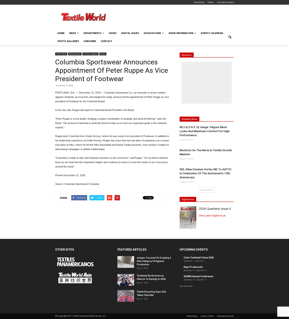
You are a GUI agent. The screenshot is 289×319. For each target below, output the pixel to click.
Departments (92, 33)
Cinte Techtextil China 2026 (199, 257)
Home (61, 33)
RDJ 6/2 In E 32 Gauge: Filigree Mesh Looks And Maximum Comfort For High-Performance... (205, 131)
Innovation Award (225, 2)
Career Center (207, 316)
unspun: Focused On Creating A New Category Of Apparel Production (154, 261)
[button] (230, 37)
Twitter (210, 2)
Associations (152, 33)
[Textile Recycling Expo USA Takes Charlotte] (125, 296)
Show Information (181, 33)
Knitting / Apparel (90, 54)
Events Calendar (212, 33)
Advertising (199, 2)
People (102, 54)
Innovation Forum (225, 316)
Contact (106, 41)
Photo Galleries (68, 41)
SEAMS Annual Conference (198, 276)
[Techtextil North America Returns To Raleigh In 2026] (125, 280)
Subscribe (90, 41)
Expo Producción (193, 267)
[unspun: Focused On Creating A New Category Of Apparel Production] (125, 262)
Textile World (61, 54)
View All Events (186, 286)
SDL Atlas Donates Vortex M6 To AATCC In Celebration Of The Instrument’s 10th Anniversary (205, 173)
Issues (113, 33)
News (72, 33)
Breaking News (75, 54)
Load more (205, 190)
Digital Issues (130, 33)
